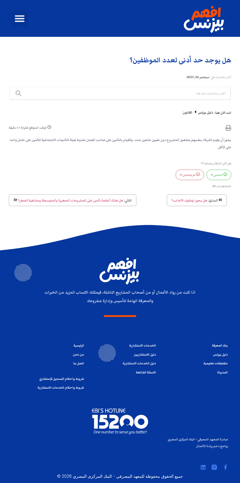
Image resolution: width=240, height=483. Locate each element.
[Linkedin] (203, 467)
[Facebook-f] (225, 467)
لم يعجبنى (188, 174)
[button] (20, 18)
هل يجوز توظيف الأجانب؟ (189, 200)
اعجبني (217, 174)
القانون (187, 112)
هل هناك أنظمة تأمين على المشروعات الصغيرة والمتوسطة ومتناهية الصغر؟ (70, 200)
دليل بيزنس (205, 112)
